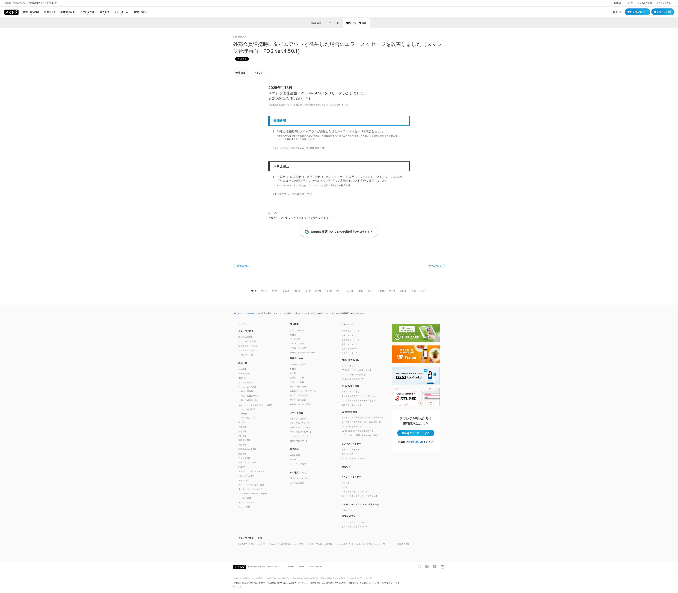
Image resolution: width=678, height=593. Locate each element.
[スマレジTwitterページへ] (419, 566)
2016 (371, 290)
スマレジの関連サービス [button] (250, 538)
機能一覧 (242, 363)
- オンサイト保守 (247, 355)
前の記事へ (243, 265)
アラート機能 (244, 507)
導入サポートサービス (300, 478)
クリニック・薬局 (298, 348)
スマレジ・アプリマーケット (251, 471)
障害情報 (316, 23)
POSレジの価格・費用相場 (354, 374)
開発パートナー (349, 454)
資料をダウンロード (416, 433)
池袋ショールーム (350, 335)
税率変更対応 (244, 373)
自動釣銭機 (295, 455)
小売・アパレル (297, 330)
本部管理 (242, 444)
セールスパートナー (351, 449)
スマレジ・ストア (246, 502)
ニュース (334, 23)
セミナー (346, 487)
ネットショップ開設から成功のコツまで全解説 (362, 417)
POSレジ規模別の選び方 (353, 379)
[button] (365, 516)
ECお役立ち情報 (350, 412)
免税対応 (242, 378)
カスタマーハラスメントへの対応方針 (304, 583)
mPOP (293, 459)
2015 (382, 290)
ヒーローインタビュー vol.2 (354, 526)
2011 (424, 290)
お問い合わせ (141, 11)
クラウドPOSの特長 (247, 341)
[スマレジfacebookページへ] (427, 566)
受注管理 (242, 453)
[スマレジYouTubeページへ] (434, 566)
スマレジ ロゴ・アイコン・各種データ (360, 504)
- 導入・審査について (249, 396)
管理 (241, 467)
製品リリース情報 (356, 23)
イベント (346, 482)
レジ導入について (298, 472)
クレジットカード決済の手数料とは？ (359, 400)
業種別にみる (296, 358)
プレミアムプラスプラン (301, 423)
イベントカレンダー (247, 462)
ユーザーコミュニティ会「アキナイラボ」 (360, 496)
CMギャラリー (348, 510)
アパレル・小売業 (298, 364)
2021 (318, 290)
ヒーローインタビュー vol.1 (354, 522)
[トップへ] (11, 12)
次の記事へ (434, 265)
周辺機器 (294, 449)
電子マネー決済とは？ (352, 405)
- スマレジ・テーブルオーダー (253, 493)
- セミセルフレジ (247, 409)
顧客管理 (242, 431)
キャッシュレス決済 (247, 387)
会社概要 (291, 567)
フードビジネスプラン (300, 427)
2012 (413, 290)
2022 (308, 290)
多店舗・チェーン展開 (300, 404)
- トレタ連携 (245, 498)
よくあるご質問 (645, 3)
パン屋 (293, 373)
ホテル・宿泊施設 (298, 400)
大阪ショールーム (350, 344)
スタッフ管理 (244, 458)
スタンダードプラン (299, 436)
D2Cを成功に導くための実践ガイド (358, 431)
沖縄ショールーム (350, 353)
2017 (361, 290)
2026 (264, 290)
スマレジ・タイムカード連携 (251, 484)
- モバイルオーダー (248, 418)
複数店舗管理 (244, 440)
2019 (339, 290)
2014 (392, 290)
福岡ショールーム (350, 348)
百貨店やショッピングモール (303, 391)
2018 (350, 290)
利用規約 (236, 583)
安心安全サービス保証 (248, 346)
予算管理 (242, 427)
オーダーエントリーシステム (251, 489)
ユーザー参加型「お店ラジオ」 (356, 491)
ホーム (240, 313)
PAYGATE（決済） (246, 544)
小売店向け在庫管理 (247, 449)
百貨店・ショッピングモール (303, 352)
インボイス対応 (245, 382)
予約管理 (242, 436)
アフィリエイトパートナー (353, 458)
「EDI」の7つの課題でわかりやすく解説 (360, 435)
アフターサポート (246, 350)
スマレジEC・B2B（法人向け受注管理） (354, 544)
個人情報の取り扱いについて (254, 583)
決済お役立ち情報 (350, 386)
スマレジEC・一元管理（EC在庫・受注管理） (313, 544)
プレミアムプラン (298, 418)
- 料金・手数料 (246, 391)
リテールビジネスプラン (301, 432)
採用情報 (301, 567)
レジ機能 (242, 369)
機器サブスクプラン (299, 441)
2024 (286, 290)
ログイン (617, 11)
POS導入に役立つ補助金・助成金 (356, 370)
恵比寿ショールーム (351, 331)
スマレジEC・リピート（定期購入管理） (393, 544)
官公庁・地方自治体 (299, 395)
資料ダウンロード (637, 11)
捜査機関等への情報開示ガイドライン (364, 583)
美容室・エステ (297, 377)
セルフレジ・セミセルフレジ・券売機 (255, 405)
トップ (241, 324)
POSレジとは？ (349, 365)
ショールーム (121, 11)
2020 (329, 290)
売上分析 (242, 422)
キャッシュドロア (298, 464)
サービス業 (295, 339)
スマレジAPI (243, 480)
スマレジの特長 (246, 331)
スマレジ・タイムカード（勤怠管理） (274, 544)
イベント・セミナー (351, 476)
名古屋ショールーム (351, 340)
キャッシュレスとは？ (352, 391)
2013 (403, 290)
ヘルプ (630, 3)
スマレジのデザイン (316, 567)
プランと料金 (296, 412)
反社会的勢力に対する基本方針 (334, 583)
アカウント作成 (664, 3)
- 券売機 (243, 413)
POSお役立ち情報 (350, 360)
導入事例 (294, 324)
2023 (297, 290)
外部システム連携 (246, 476)
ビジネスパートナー (351, 443)
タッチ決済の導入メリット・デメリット (359, 396)
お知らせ (618, 3)
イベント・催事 (297, 343)
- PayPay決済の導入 (249, 400)
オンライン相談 (663, 11)
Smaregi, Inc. (239, 587)
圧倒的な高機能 (245, 337)
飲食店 (293, 334)
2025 (275, 290)
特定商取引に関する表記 (277, 583)
